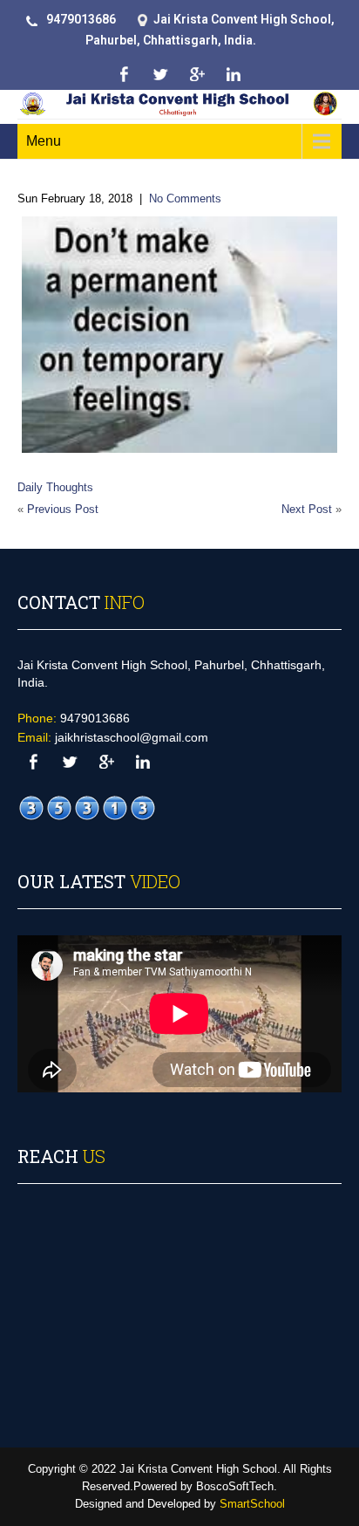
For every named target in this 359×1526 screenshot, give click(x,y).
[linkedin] (233, 74)
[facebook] (123, 74)
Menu (43, 140)
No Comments (185, 198)
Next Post (306, 509)
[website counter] (87, 808)
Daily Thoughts (55, 487)
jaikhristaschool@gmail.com (131, 737)
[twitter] (160, 74)
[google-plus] (196, 74)
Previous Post (62, 509)
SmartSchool (252, 1503)
